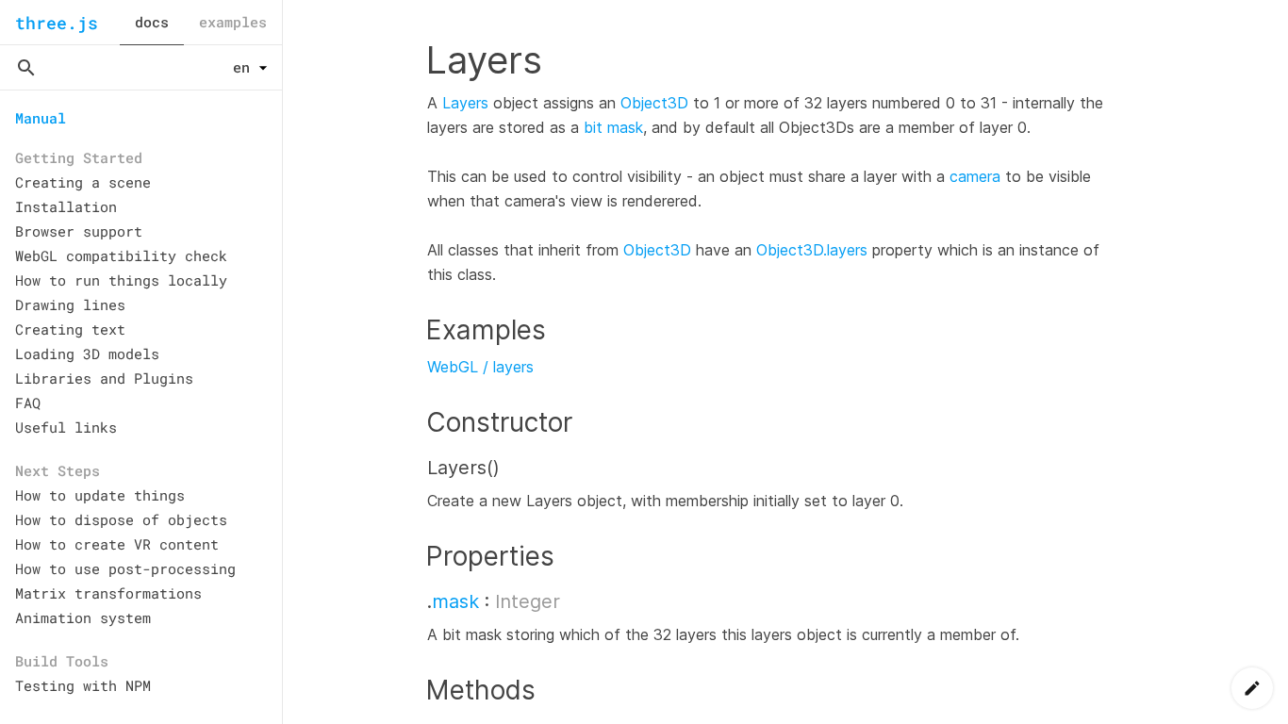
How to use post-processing (125, 568)
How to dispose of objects (121, 519)
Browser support (78, 231)
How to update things (100, 494)
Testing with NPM (83, 685)
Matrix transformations (108, 593)
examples (233, 21)
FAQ (28, 402)
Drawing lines (70, 304)
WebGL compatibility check (121, 255)
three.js (56, 22)
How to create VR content (117, 544)
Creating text (70, 329)
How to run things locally (121, 280)
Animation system (83, 617)
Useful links (66, 427)
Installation (66, 206)
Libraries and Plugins (104, 378)
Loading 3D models (87, 353)
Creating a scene (83, 182)
